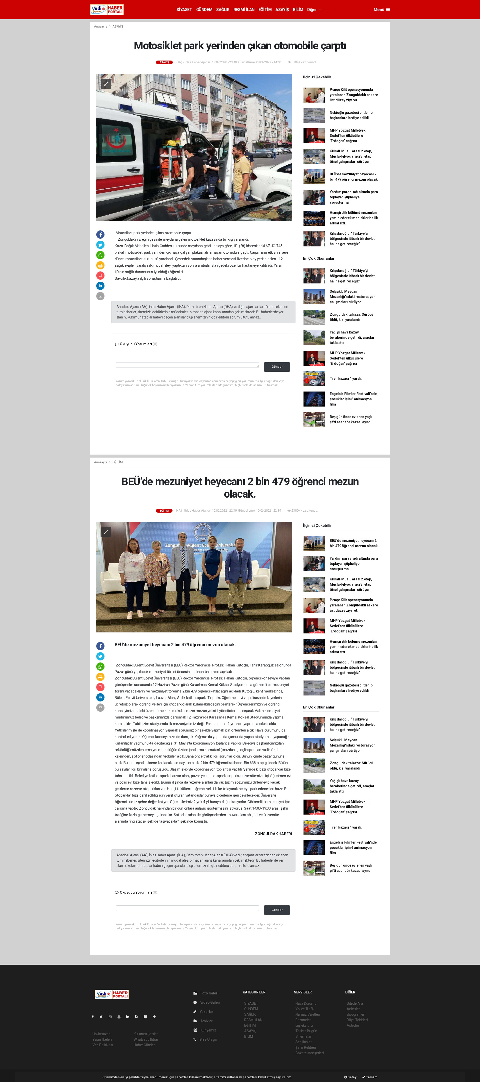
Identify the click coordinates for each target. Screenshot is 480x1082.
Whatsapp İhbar (146, 1039)
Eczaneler (303, 1020)
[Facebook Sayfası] (95, 1017)
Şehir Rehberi (306, 1047)
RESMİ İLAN (244, 9)
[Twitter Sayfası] (103, 1017)
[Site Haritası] (147, 1017)
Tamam (371, 1077)
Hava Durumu (306, 1003)
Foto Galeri (209, 993)
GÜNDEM (204, 9)
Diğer (312, 9)
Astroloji (353, 1025)
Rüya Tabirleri (357, 1020)
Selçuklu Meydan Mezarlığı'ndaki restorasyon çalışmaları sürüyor (353, 296)
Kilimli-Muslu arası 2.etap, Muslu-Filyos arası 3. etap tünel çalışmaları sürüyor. (351, 156)
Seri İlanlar (304, 1042)
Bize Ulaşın (208, 1039)
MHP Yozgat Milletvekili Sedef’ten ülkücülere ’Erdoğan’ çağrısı (349, 135)
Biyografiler (355, 1014)
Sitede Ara (355, 1003)
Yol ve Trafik (305, 1009)
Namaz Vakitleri (308, 1014)
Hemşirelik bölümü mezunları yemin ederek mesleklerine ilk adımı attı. (354, 218)
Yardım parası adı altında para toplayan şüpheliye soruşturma (354, 197)
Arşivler (206, 1021)
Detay (351, 1077)
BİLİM (298, 9)
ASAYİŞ (282, 9)
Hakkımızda (101, 1034)
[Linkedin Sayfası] (129, 1017)
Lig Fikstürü (304, 1025)
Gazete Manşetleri (310, 1053)
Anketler (353, 1009)
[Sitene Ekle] (156, 1017)
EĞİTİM (265, 9)
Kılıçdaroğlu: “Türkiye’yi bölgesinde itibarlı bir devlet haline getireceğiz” (352, 238)
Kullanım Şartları (146, 1034)
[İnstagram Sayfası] (112, 1017)
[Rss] (138, 1017)
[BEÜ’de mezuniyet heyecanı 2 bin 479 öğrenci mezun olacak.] (194, 577)
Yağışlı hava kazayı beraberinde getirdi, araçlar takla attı (352, 337)
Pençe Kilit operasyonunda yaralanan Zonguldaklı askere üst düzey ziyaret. (354, 95)
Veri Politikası (102, 1045)
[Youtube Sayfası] (121, 1017)
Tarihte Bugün (306, 1031)
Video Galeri (210, 1002)
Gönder (277, 367)
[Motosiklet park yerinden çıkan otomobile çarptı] (194, 147)
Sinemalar (303, 1036)
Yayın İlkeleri (102, 1039)
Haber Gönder (144, 1045)
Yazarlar (206, 1012)
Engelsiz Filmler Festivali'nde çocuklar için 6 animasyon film (353, 399)
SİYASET (184, 9)
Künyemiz (208, 1030)
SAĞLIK (223, 9)
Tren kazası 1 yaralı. (346, 379)
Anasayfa (101, 26)
